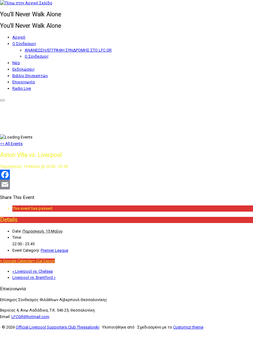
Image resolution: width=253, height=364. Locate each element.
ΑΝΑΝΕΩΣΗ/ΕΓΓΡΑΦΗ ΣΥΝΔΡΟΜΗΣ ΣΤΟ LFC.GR (68, 50)
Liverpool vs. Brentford (34, 277)
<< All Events (11, 143)
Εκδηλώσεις (23, 69)
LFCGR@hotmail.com (30, 316)
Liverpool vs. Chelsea (32, 271)
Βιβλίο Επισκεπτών (30, 75)
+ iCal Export (44, 261)
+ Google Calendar (16, 261)
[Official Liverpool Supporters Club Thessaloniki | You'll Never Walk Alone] (26, 3)
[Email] (126, 184)
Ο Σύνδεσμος (24, 43)
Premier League (54, 250)
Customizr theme (188, 327)
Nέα (16, 62)
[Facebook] (126, 175)
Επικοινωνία (23, 82)
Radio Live (21, 88)
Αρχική (18, 37)
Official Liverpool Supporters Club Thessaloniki (57, 327)
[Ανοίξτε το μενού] (2, 100)
